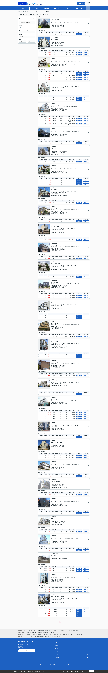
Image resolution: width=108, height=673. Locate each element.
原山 (58, 19)
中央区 (74, 630)
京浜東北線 (54, 24)
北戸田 (56, 308)
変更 (33, 18)
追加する (86, 34)
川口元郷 (59, 134)
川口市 (53, 58)
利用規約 (50, 664)
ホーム (24, 8)
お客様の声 (57, 648)
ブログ (56, 651)
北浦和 (58, 25)
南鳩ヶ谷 (59, 109)
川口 (57, 64)
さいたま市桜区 (54, 630)
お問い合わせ (79, 8)
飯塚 (55, 535)
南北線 (53, 232)
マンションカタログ (43, 664)
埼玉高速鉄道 (54, 65)
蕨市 (52, 321)
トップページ (57, 642)
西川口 (58, 63)
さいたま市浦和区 (55, 37)
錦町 (54, 321)
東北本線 (51, 634)
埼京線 (53, 250)
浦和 (57, 24)
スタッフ (57, 645)
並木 (55, 261)
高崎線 (47, 634)
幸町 (55, 128)
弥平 (55, 146)
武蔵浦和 (45, 636)
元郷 (55, 165)
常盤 (47, 632)
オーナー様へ (46, 8)
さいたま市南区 (34, 630)
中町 (55, 516)
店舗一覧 (81, 3)
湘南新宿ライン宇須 (58, 634)
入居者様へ (35, 8)
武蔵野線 (44, 634)
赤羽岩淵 (56, 232)
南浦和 (58, 26)
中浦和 (55, 636)
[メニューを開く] (88, 8)
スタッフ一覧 (57, 8)
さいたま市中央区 (68, 630)
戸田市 (53, 516)
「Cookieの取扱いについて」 (75, 671)
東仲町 (59, 37)
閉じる (91, 671)
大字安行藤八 (56, 553)
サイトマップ (66, 664)
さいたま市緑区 (54, 19)
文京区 (77, 630)
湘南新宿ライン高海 (67, 634)
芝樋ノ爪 (55, 243)
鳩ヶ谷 (59, 65)
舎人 (61, 152)
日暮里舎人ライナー (55, 152)
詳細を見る (79, 34)
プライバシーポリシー (58, 664)
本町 (55, 440)
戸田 (56, 250)
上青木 (55, 58)
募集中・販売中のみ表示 (26, 22)
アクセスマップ (58, 654)
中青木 (55, 206)
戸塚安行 (59, 558)
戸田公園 (56, 468)
